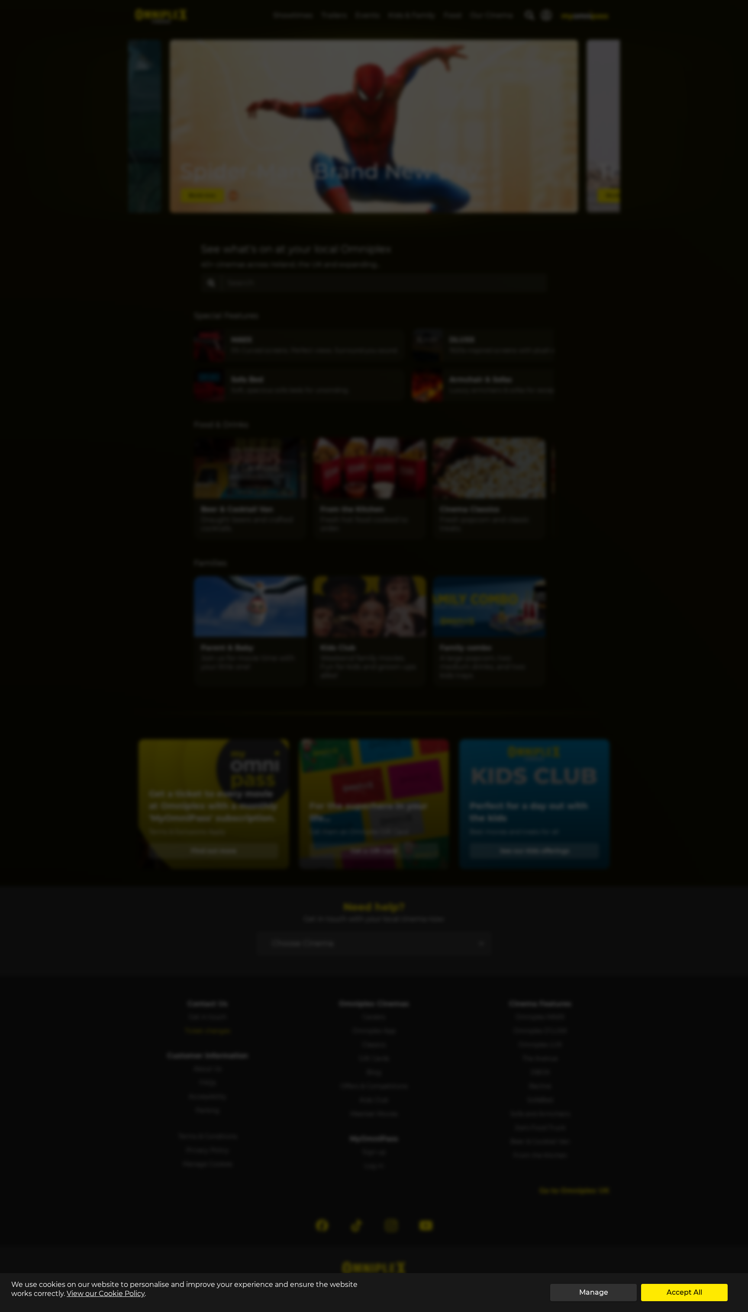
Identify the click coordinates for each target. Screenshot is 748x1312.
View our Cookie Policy (106, 1294)
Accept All (684, 1292)
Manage (593, 1292)
